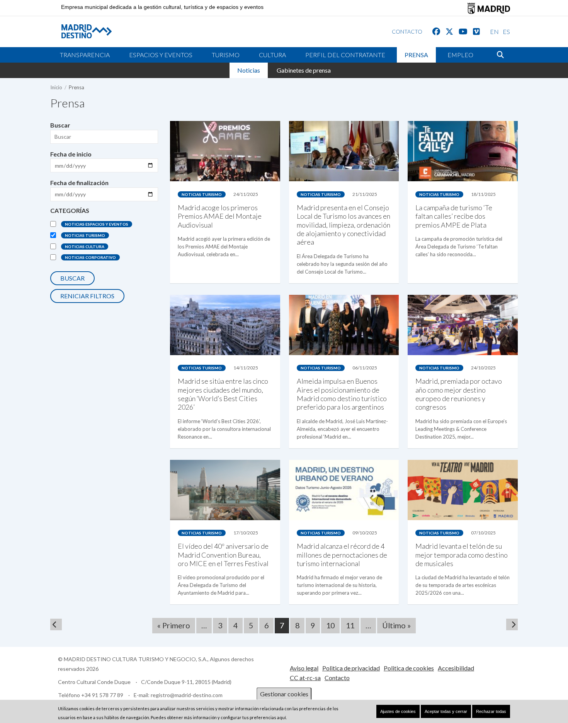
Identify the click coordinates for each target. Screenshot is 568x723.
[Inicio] (80, 31)
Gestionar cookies (284, 693)
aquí (281, 717)
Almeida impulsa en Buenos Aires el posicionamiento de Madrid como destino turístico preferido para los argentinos (342, 394)
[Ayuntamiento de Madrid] (489, 8)
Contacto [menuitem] (407, 31)
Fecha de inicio (71, 154)
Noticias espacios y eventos (96, 224)
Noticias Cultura (84, 246)
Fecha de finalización (79, 182)
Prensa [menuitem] (416, 54)
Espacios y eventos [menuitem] (160, 54)
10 (333, 625)
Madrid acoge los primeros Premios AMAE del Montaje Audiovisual (220, 216)
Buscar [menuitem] (500, 55)
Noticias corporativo (90, 257)
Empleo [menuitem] (460, 54)
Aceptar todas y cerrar (446, 711)
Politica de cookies (409, 668)
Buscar (60, 125)
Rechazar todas (491, 711)
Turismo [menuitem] (226, 54)
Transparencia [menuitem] (85, 54)
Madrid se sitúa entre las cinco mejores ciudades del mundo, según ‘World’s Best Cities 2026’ (223, 394)
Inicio (56, 87)
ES (506, 31)
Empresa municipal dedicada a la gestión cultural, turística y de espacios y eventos (162, 7)
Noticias (248, 70)
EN (494, 31)
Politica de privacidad (351, 668)
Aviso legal (304, 668)
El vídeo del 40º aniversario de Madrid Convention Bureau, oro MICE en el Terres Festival (223, 555)
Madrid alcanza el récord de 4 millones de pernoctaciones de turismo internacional (342, 555)
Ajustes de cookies (398, 711)
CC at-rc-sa (305, 677)
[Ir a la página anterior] (56, 624)
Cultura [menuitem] (272, 54)
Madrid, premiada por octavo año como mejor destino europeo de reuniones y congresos (458, 394)
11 (352, 625)
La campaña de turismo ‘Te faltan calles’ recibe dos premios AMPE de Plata (453, 216)
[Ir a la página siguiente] (512, 624)
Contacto (337, 677)
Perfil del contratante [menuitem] (345, 54)
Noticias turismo (85, 235)
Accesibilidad (456, 668)
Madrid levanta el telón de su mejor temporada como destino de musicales (461, 555)
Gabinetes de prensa (304, 70)
